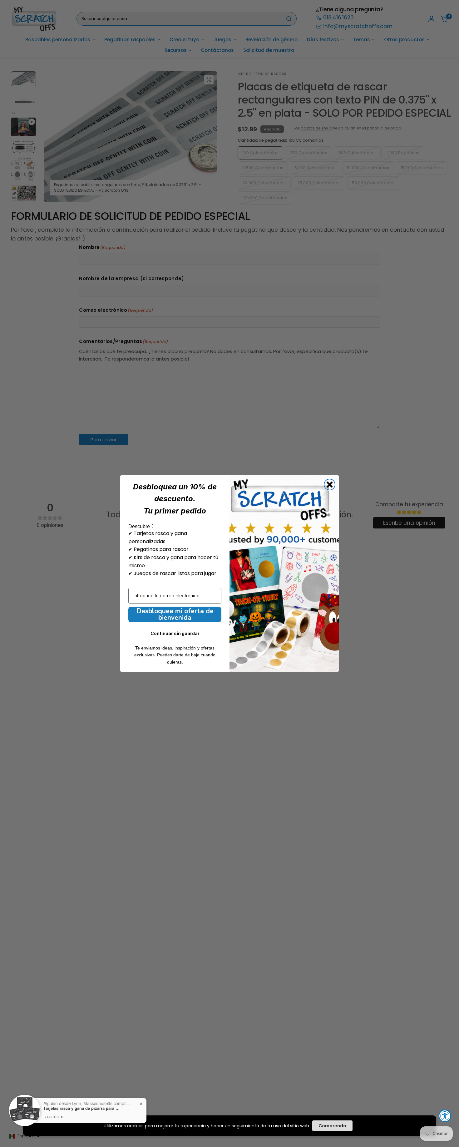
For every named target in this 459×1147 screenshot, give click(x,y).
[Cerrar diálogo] (329, 484)
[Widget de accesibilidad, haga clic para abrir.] (445, 1115)
